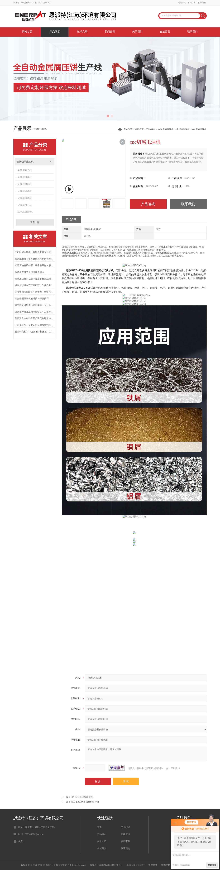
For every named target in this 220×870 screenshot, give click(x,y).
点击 (50, 161)
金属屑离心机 (24, 170)
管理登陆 (152, 865)
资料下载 (125, 841)
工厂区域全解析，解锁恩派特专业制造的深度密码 (35, 252)
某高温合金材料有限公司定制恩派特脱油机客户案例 (35, 318)
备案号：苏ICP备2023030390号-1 (106, 865)
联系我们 (202, 2)
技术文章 (82, 31)
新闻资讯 (110, 31)
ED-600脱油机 (25, 212)
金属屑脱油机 (183, 129)
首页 (99, 827)
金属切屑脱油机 (166, 129)
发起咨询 (212, 865)
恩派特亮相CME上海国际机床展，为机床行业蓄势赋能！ (35, 331)
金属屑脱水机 (24, 184)
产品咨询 (148, 204)
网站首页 (27, 31)
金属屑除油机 (24, 191)
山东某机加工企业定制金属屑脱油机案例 (35, 325)
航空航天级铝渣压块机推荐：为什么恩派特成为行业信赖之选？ (35, 305)
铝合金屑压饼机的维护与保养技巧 (32, 298)
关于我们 (137, 31)
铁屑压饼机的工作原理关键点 (29, 272)
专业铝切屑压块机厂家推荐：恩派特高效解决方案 (35, 292)
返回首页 (182, 2)
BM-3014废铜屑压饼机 (82, 797)
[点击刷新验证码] (117, 768)
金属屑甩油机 (24, 177)
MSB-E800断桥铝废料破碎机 (85, 802)
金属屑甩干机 (24, 205)
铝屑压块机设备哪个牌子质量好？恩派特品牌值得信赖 (35, 265)
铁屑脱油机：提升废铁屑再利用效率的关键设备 (35, 259)
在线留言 (192, 2)
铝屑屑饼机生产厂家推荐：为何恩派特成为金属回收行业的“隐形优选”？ (35, 285)
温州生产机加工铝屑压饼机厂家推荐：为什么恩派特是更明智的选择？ (35, 312)
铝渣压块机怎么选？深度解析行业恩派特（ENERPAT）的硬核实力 (35, 279)
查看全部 (34, 222)
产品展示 (55, 31)
